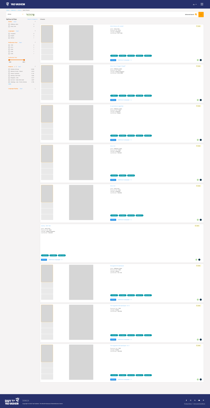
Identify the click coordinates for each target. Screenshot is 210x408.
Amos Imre (112, 146)
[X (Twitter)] (195, 400)
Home (7, 10)
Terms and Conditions (199, 403)
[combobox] (14, 14)
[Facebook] (186, 400)
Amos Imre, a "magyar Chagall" (118, 66)
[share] (201, 60)
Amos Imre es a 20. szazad (116, 26)
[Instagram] (190, 400)
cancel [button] (33, 15)
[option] (22, 24)
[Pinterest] (203, 400)
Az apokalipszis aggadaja (116, 106)
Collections (13, 10)
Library (19, 10)
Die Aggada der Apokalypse (117, 265)
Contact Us (25, 400)
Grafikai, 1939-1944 (46, 225)
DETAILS (113, 60)
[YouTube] (199, 400)
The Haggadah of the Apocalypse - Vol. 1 (120, 345)
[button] (202, 4)
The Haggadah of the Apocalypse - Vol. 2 (120, 305)
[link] (15, 4)
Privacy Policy (188, 403)
